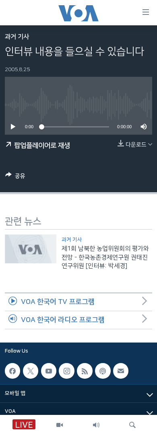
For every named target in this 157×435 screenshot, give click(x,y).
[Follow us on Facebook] (12, 370)
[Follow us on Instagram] (66, 370)
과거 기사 (17, 36)
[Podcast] (102, 370)
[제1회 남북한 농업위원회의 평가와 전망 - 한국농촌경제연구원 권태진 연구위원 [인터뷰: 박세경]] (30, 248)
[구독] (120, 370)
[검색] (132, 425)
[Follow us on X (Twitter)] (30, 370)
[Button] (15, 177)
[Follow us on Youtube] (48, 370)
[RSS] (84, 370)
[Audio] (96, 425)
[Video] (60, 425)
